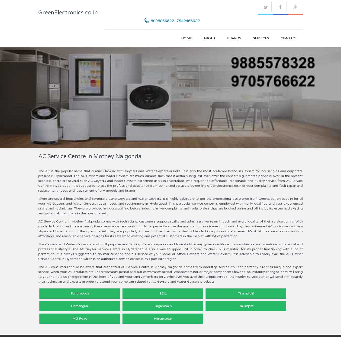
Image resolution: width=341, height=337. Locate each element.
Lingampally (163, 306)
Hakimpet (246, 306)
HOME (186, 38)
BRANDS (234, 38)
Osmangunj (80, 306)
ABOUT (209, 38)
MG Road (79, 319)
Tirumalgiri (246, 293)
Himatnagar (163, 319)
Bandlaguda (80, 293)
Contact (289, 38)
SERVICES (261, 38)
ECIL (163, 293)
